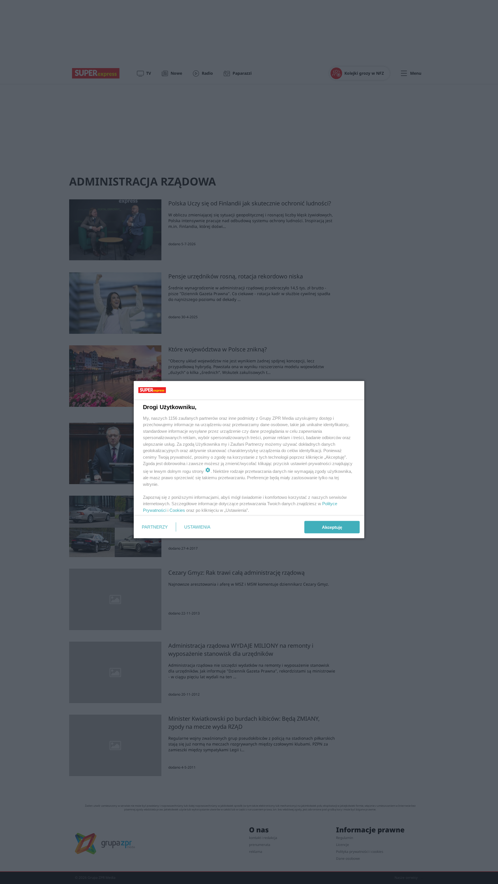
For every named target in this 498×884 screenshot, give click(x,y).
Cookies (177, 509)
